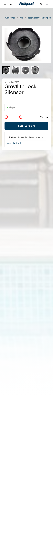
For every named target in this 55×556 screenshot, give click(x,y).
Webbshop (10, 17)
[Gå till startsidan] (26, 4)
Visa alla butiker (15, 143)
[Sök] (10, 4)
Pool (21, 17)
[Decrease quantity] (6, 117)
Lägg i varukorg (26, 125)
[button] (26, 44)
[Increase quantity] (21, 117)
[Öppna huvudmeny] (5, 4)
